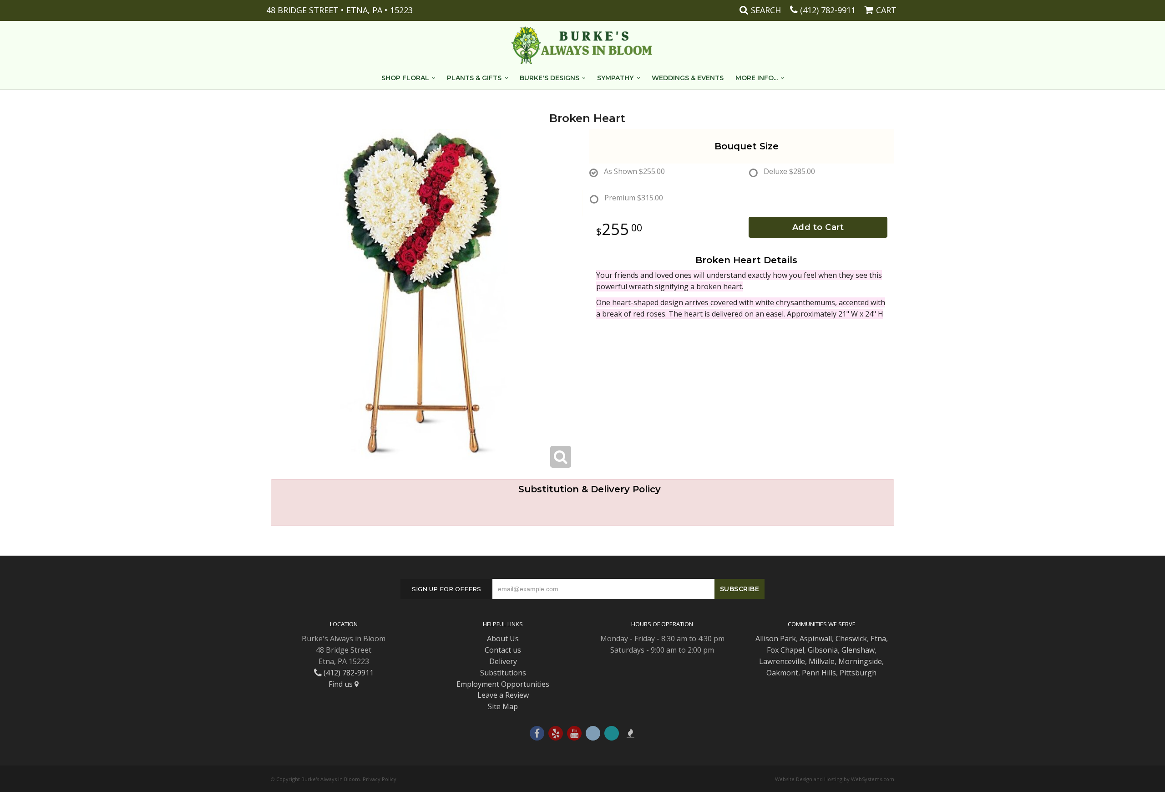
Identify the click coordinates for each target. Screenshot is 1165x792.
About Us (503, 639)
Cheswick (851, 639)
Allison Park (775, 639)
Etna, (879, 639)
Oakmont (782, 673)
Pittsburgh (858, 673)
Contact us (503, 650)
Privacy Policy (379, 779)
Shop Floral (405, 78)
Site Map (503, 706)
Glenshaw (858, 650)
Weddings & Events (688, 78)
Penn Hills (819, 673)
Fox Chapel (785, 650)
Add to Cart (818, 227)
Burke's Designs (549, 78)
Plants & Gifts (474, 78)
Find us (342, 684)
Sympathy (615, 78)
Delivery (503, 661)
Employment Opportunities (502, 684)
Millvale (822, 661)
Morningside (860, 661)
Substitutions (503, 673)
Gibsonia (823, 650)
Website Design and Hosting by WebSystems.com (834, 779)
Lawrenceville (782, 661)
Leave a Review (503, 695)
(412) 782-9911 (828, 10)
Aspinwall (816, 639)
